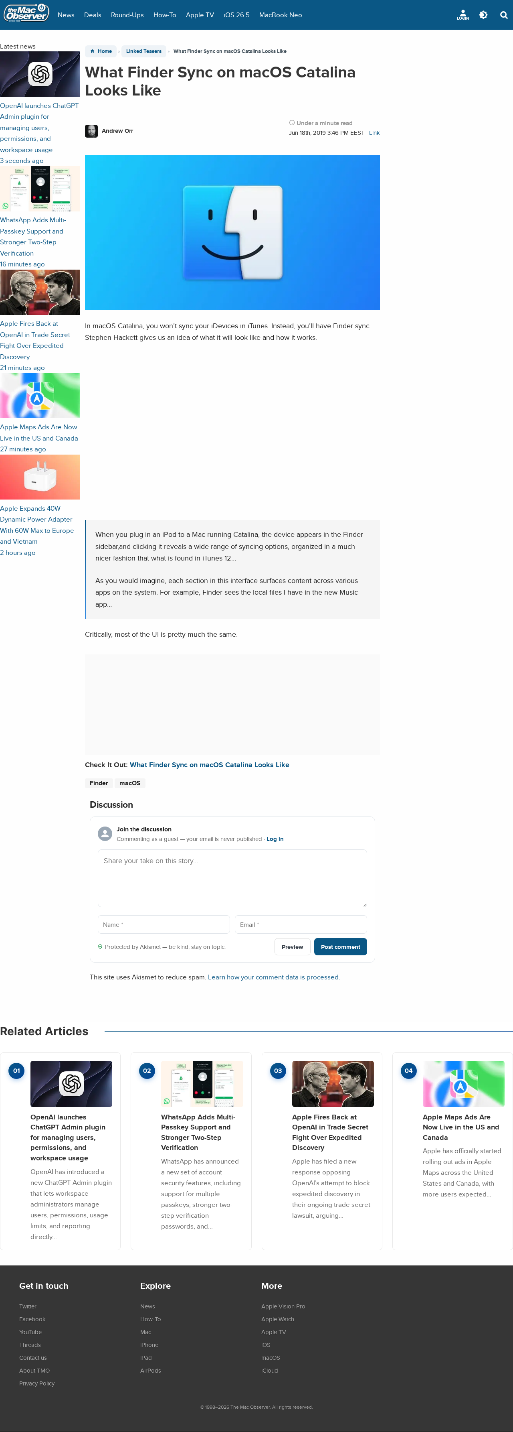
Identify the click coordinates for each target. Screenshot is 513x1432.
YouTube (30, 1331)
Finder (99, 783)
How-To (164, 15)
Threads (30, 1344)
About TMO (34, 1370)
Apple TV (200, 15)
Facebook (32, 1318)
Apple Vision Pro (283, 1306)
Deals (92, 15)
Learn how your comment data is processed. (274, 977)
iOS (266, 1344)
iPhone (149, 1344)
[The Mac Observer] (26, 15)
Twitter (27, 1306)
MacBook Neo (280, 15)
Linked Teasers (144, 51)
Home (105, 51)
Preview (292, 946)
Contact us (33, 1357)
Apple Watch (277, 1318)
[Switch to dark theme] (483, 14)
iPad (146, 1357)
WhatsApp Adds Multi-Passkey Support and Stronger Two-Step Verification (198, 1132)
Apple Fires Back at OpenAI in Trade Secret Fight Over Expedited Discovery (330, 1132)
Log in (275, 839)
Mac (145, 1331)
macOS (130, 783)
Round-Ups (127, 15)
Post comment (340, 946)
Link (374, 132)
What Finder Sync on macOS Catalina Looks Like (209, 764)
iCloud (269, 1370)
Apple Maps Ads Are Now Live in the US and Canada (461, 1127)
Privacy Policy (37, 1383)
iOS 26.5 (237, 15)
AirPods (150, 1370)
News (66, 15)
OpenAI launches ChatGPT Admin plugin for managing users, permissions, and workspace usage (67, 1137)
